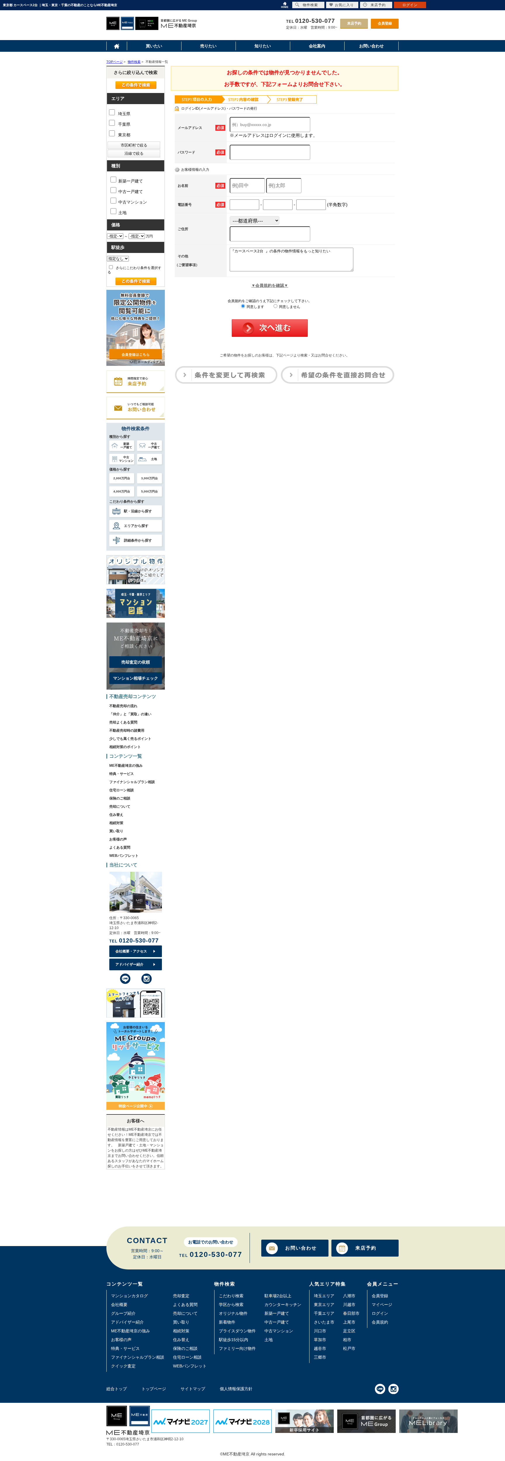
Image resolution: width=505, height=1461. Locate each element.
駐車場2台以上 (277, 1295)
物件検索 (310, 5)
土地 (122, 212)
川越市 (349, 1304)
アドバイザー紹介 (129, 964)
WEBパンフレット (124, 856)
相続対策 (116, 823)
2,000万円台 (121, 478)
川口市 (320, 1331)
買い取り (116, 831)
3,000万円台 (149, 478)
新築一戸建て (130, 181)
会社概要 (119, 1304)
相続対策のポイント (125, 747)
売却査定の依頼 (135, 662)
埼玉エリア (324, 1295)
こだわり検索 (231, 1295)
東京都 (123, 134)
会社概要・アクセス (131, 951)
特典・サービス (121, 774)
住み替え (116, 815)
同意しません (289, 307)
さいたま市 (324, 1322)
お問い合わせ (301, 1247)
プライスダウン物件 (237, 1331)
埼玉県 (123, 113)
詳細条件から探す (138, 540)
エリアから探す (136, 526)
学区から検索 (231, 1304)
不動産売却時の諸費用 (126, 730)
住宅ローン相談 (121, 790)
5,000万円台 (149, 491)
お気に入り (344, 5)
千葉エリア (324, 1313)
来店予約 (354, 23)
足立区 (349, 1331)
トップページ (153, 1388)
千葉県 (123, 124)
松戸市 (349, 1348)
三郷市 (320, 1357)
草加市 (320, 1339)
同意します (255, 307)
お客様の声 (118, 839)
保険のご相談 (119, 798)
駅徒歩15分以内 (233, 1339)
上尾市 (349, 1322)
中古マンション (132, 202)
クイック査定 (123, 1366)
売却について (119, 806)
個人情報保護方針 (236, 1388)
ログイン (380, 1313)
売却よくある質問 (123, 722)
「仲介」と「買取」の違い (130, 714)
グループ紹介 (123, 1313)
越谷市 (320, 1348)
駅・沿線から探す (138, 511)
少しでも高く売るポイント (130, 739)
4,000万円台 (121, 491)
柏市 (347, 1339)
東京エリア (324, 1304)
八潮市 (349, 1295)
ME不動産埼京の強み (126, 766)
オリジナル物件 (233, 1313)
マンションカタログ (129, 1295)
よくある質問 (119, 847)
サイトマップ (193, 1388)
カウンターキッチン (282, 1304)
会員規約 (380, 1322)
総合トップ (116, 1388)
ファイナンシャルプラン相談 (132, 782)
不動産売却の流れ (123, 706)
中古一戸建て (130, 191)
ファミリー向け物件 (237, 1348)
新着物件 (227, 1322)
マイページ (382, 1304)
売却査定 (181, 1295)
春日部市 (351, 1313)
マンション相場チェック (135, 678)
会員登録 (385, 23)
